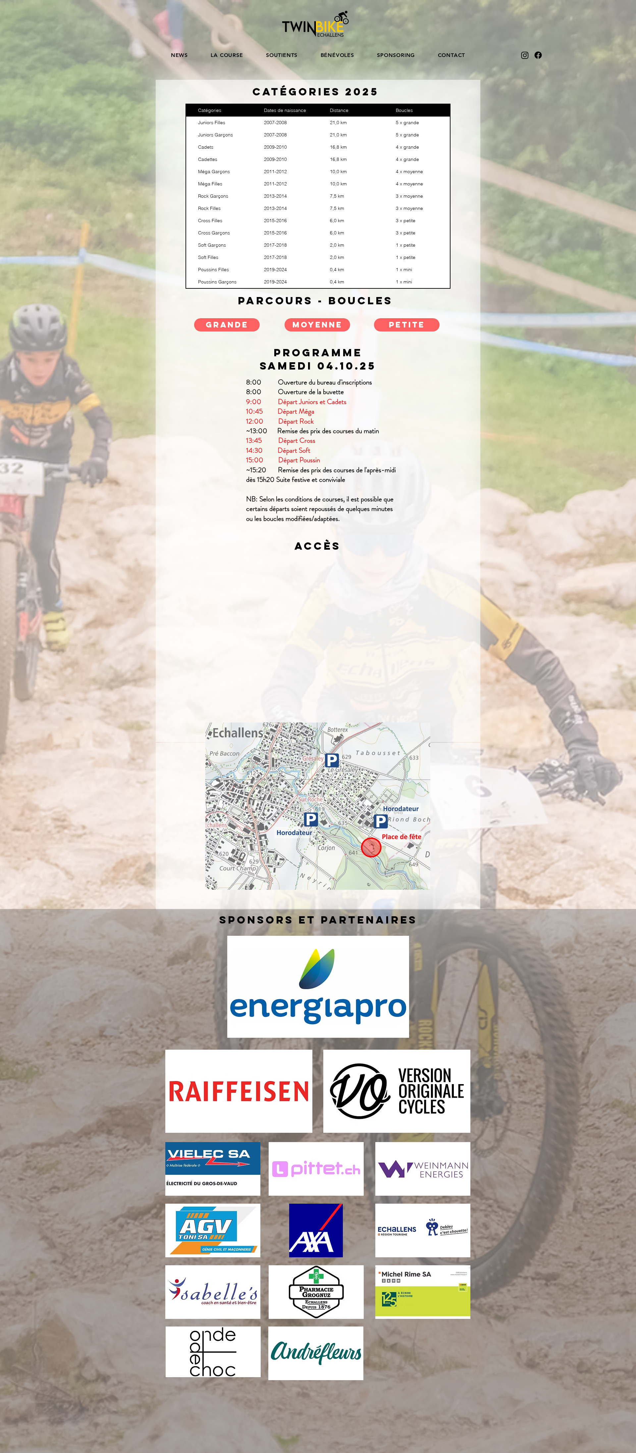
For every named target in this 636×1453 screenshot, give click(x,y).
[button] (227, 55)
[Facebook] (538, 55)
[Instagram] (525, 55)
